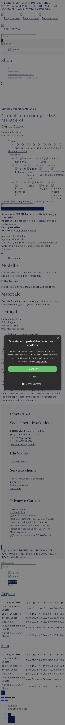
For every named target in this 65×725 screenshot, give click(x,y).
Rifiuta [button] (32, 376)
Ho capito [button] (32, 369)
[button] (32, 362)
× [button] (58, 338)
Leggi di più (41, 361)
